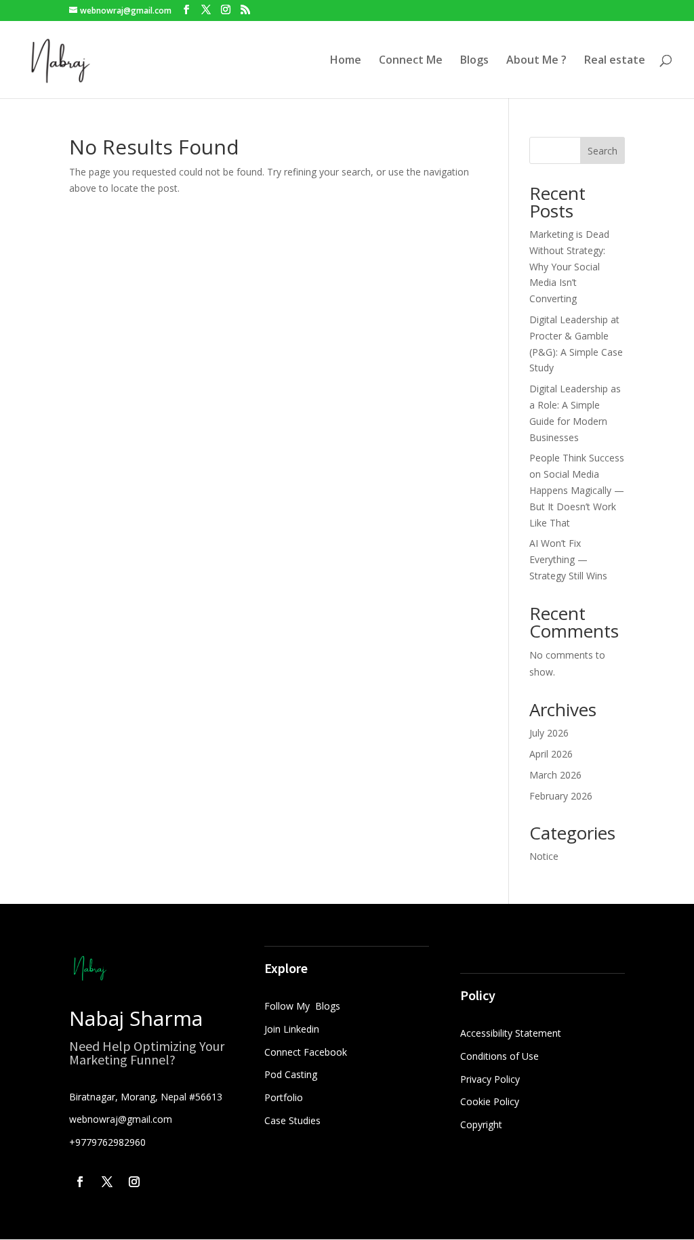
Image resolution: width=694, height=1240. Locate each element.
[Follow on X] (107, 1182)
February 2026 (560, 795)
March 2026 (555, 774)
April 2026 (551, 753)
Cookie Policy (489, 1101)
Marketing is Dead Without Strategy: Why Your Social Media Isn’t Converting (569, 266)
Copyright (481, 1124)
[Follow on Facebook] (80, 1182)
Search (602, 150)
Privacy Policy (490, 1079)
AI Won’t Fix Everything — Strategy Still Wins (568, 559)
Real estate (614, 61)
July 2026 (549, 732)
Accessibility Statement (510, 1033)
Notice (543, 856)
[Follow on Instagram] (134, 1182)
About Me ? (536, 61)
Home (345, 61)
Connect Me (411, 61)
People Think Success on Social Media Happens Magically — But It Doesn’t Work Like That (576, 490)
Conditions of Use (499, 1056)
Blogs (474, 61)
